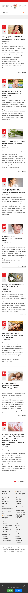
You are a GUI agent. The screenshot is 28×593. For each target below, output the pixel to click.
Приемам (10, 590)
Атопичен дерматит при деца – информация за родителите (12, 93)
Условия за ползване (14, 549)
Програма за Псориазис (18, 541)
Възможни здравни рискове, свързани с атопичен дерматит (10, 386)
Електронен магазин (18, 533)
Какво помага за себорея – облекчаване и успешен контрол (13, 143)
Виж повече (18, 590)
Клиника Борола (17, 522)
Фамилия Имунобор (18, 537)
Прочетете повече (21, 72)
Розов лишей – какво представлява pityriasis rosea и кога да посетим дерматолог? (20, 511)
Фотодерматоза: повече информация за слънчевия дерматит (13, 39)
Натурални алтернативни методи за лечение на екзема (13, 287)
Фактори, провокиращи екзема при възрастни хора (13, 191)
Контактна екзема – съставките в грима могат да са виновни (13, 335)
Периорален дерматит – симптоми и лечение (19, 500)
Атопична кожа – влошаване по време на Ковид (12, 238)
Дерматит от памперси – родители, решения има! (7, 537)
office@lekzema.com (7, 508)
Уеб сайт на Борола (18, 526)
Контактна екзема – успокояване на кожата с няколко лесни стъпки (7, 526)
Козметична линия (18, 530)
